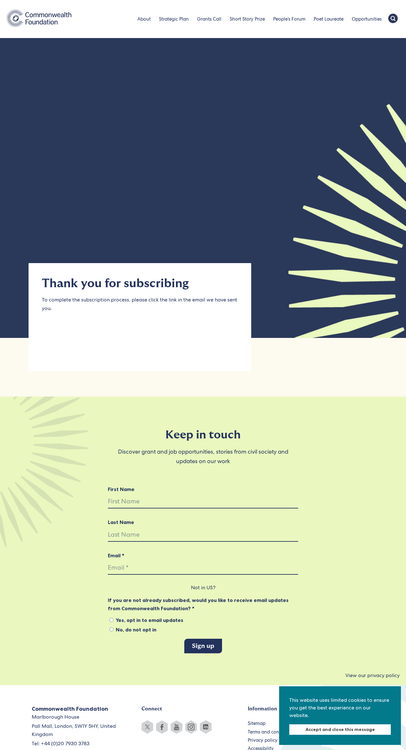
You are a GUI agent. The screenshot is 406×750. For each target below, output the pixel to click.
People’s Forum (289, 19)
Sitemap (256, 723)
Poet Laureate (329, 19)
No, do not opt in (135, 629)
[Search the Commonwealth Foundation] (393, 19)
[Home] (38, 19)
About (144, 19)
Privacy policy (263, 740)
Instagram (191, 727)
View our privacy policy (372, 675)
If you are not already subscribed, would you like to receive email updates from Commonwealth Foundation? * (198, 604)
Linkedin (206, 727)
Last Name (121, 522)
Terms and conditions (271, 732)
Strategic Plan (174, 19)
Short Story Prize (247, 19)
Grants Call (209, 19)
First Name (121, 489)
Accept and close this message (340, 729)
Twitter (147, 727)
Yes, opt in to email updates (149, 620)
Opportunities (367, 19)
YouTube (176, 727)
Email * (116, 555)
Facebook (162, 727)
